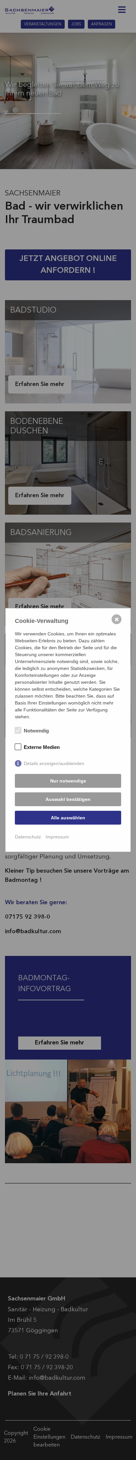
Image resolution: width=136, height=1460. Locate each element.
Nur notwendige (68, 780)
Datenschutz (28, 836)
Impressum (57, 836)
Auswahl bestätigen (68, 799)
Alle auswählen (68, 817)
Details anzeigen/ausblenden (54, 763)
